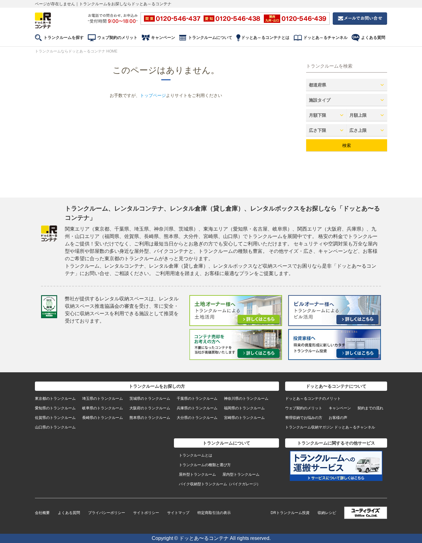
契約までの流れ (370, 408)
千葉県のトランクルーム (197, 398)
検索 (346, 145)
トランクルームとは (195, 455)
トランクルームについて (210, 37)
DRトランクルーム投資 (290, 513)
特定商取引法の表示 (214, 513)
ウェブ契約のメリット (117, 37)
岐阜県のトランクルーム (102, 408)
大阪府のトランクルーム (149, 408)
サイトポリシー (146, 513)
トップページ (153, 95)
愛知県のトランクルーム (55, 408)
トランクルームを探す (64, 37)
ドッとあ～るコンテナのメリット (313, 398)
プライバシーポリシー (106, 513)
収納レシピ (327, 513)
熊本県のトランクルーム (149, 418)
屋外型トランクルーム (197, 474)
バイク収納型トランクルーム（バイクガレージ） (219, 484)
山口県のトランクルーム (55, 427)
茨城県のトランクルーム (149, 398)
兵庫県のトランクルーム (197, 408)
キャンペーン (163, 37)
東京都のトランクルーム (55, 398)
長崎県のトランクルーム (102, 418)
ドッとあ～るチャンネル (325, 37)
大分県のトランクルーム (197, 418)
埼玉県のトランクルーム (102, 398)
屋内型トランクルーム (241, 474)
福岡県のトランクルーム (244, 408)
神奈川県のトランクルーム (246, 398)
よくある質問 (373, 37)
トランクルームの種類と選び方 (205, 465)
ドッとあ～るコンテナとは (265, 37)
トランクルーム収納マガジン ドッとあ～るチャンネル (330, 427)
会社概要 (42, 513)
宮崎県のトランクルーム (244, 418)
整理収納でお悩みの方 (303, 418)
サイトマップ (178, 513)
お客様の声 (338, 418)
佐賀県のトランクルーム (55, 418)
